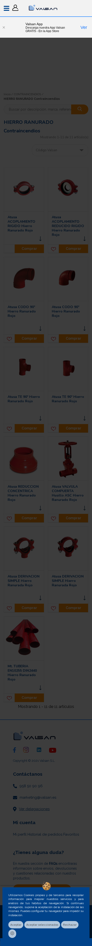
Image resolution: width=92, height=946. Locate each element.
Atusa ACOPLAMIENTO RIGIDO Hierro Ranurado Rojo (21, 224)
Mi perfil (19, 834)
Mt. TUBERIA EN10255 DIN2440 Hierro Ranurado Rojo (22, 673)
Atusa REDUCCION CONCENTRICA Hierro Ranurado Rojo (23, 493)
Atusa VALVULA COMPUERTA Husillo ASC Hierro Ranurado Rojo (68, 493)
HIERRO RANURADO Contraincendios (32, 99)
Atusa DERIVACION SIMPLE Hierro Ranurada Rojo (23, 581)
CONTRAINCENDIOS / (28, 94)
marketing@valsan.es (38, 797)
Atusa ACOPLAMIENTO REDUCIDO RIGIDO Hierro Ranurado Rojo (68, 226)
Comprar (29, 249)
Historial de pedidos (44, 834)
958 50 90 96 (31, 786)
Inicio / (8, 94)
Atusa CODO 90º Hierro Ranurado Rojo (22, 311)
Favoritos (71, 834)
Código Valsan (46, 150)
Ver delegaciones (34, 809)
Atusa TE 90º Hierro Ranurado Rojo (24, 399)
